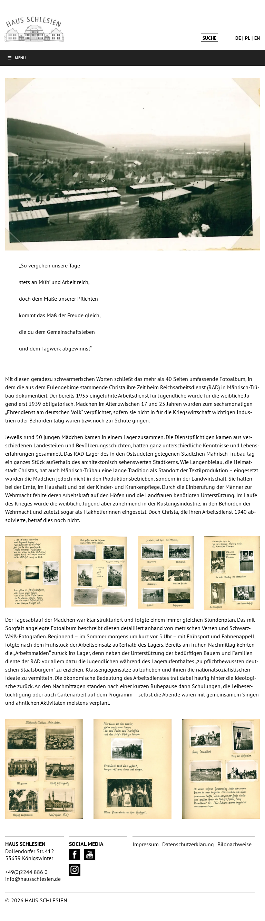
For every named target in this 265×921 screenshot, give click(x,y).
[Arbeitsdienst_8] (221, 769)
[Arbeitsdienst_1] (132, 164)
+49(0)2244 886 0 (26, 871)
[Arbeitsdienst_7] (232, 573)
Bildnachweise (234, 844)
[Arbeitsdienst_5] (166, 572)
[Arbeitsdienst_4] (132, 769)
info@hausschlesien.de (33, 878)
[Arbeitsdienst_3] (99, 571)
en (257, 38)
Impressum (145, 844)
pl (247, 38)
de (238, 38)
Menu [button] (20, 57)
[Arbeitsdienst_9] (44, 769)
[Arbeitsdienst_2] (33, 572)
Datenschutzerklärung (188, 844)
